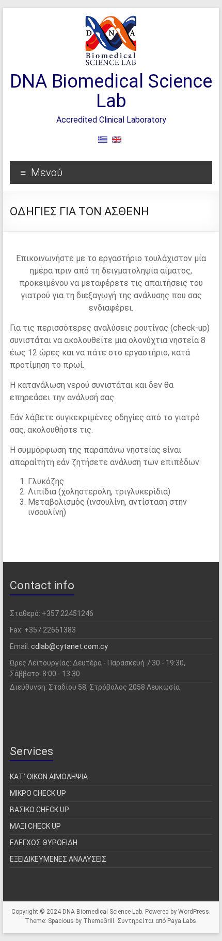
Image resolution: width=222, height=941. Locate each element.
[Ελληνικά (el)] (103, 143)
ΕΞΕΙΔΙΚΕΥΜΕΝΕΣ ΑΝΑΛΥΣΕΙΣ (58, 859)
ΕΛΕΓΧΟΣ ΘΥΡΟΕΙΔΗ (43, 843)
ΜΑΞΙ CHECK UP (35, 826)
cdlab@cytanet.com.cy (69, 646)
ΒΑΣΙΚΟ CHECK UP (39, 810)
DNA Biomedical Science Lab (111, 91)
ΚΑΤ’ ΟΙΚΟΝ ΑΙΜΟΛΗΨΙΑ (49, 777)
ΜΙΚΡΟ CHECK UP (38, 793)
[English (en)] (116, 143)
